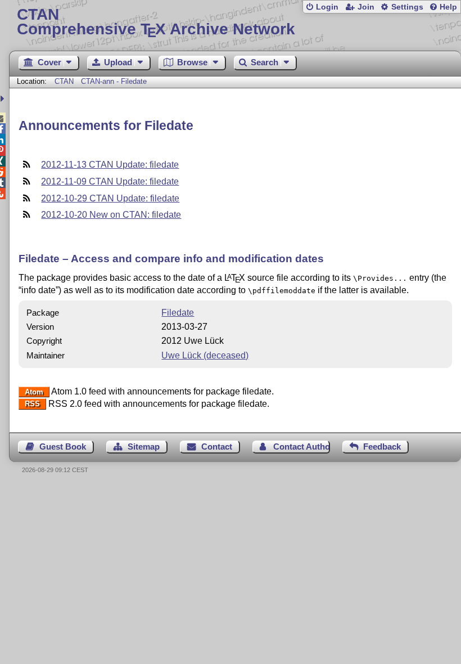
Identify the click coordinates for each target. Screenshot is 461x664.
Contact (216, 446)
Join (366, 7)
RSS (32, 404)
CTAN (64, 81)
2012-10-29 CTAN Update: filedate (110, 198)
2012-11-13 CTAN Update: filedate (110, 164)
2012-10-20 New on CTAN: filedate (111, 214)
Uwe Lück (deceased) (204, 355)
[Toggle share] (4, 98)
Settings (407, 7)
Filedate (177, 312)
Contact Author (301, 446)
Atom (34, 392)
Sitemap (144, 446)
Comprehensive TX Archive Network (156, 22)
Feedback (382, 446)
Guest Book (62, 446)
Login (327, 7)
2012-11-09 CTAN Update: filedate (110, 181)
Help (448, 7)
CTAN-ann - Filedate (114, 81)
